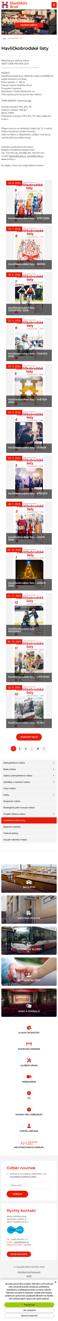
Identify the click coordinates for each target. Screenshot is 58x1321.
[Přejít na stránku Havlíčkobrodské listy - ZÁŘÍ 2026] (29, 202)
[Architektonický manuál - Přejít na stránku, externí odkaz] (29, 1144)
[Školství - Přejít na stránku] (29, 878)
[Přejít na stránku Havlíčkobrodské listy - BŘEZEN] (29, 477)
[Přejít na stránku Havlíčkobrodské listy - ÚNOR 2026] (29, 523)
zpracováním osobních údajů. (23, 1176)
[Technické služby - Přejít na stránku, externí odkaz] (29, 940)
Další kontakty (19, 1254)
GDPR (29, 1276)
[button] (54, 763)
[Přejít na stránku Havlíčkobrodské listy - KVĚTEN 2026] (29, 385)
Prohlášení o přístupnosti (29, 1272)
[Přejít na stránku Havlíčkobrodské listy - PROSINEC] (29, 614)
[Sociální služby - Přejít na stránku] (29, 971)
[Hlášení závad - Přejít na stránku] (29, 1062)
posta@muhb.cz (21, 1242)
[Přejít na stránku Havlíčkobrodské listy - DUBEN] (29, 431)
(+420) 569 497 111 (19, 1239)
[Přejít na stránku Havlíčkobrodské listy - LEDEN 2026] (29, 569)
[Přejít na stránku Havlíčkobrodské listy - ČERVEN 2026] (29, 339)
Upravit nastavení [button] (29, 1315)
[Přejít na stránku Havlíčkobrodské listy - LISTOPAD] (29, 660)
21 (38, 748)
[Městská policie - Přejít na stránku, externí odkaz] (29, 909)
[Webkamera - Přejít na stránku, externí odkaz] (29, 1078)
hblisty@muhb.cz (17, 156)
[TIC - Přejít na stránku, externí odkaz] (29, 1095)
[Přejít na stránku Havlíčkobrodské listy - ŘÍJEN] (29, 706)
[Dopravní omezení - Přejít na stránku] (29, 1045)
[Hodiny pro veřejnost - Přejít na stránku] (29, 1111)
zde (29, 100)
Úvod (4, 38)
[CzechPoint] (15, 1231)
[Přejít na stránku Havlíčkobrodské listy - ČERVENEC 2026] (29, 293)
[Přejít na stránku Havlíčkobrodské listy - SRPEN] (29, 248)
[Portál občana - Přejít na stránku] (29, 1127)
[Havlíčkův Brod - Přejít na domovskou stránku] (14, 5)
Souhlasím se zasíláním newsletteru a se (28, 1175)
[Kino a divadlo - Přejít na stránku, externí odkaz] (29, 1002)
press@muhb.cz (35, 156)
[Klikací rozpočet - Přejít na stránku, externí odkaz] (29, 1029)
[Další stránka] (44, 748)
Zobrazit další (29, 737)
